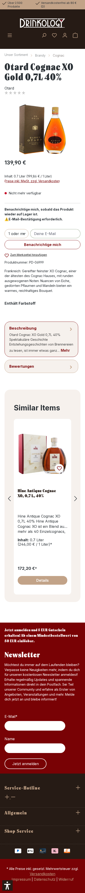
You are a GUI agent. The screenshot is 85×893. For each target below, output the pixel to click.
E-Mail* (11, 716)
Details (42, 580)
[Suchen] (44, 35)
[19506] (42, 129)
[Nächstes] (75, 498)
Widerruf (66, 879)
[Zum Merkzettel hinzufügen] (59, 468)
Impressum (21, 879)
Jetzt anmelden (25, 763)
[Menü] (10, 35)
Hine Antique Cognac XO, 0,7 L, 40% (37, 493)
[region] (42, 129)
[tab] (41, 339)
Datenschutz (45, 879)
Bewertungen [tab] (21, 366)
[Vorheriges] (9, 498)
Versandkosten (42, 874)
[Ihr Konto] (65, 35)
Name (10, 739)
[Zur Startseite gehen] (42, 23)
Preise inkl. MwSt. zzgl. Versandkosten (32, 181)
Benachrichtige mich (42, 244)
